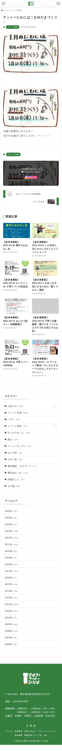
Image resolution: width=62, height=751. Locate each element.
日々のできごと (19, 433)
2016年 (11, 577)
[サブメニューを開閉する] (55, 406)
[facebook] (27, 725)
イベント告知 (12, 27)
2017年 (11, 571)
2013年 (11, 597)
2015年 (11, 584)
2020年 (11, 551)
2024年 (11, 524)
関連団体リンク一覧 (33, 735)
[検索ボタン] (58, 3)
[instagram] (31, 725)
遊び (13, 439)
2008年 (11, 631)
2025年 (11, 518)
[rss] (34, 725)
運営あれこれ (18, 473)
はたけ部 (15, 453)
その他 (14, 486)
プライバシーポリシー (47, 731)
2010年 (11, 617)
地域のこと (16, 479)
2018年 (11, 564)
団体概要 (18, 735)
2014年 (11, 591)
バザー (14, 419)
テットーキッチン (20, 446)
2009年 (11, 624)
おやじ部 (15, 459)
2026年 (11, 511)
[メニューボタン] (3, 3)
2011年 (11, 611)
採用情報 (18, 731)
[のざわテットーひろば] (31, 3)
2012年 (11, 604)
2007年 (11, 637)
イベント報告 (18, 426)
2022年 (11, 538)
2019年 (11, 558)
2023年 (11, 531)
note (45, 735)
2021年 (11, 544)
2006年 (11, 644)
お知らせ (15, 406)
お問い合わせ (30, 731)
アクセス (9, 731)
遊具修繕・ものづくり (22, 466)
